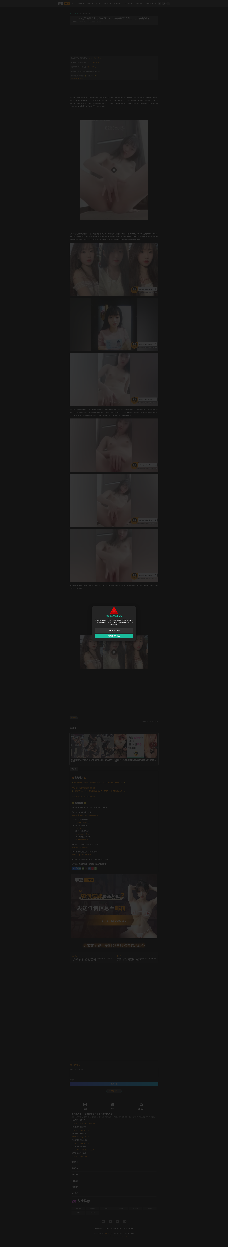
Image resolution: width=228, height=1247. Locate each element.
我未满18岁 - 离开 (114, 630)
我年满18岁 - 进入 (114, 636)
